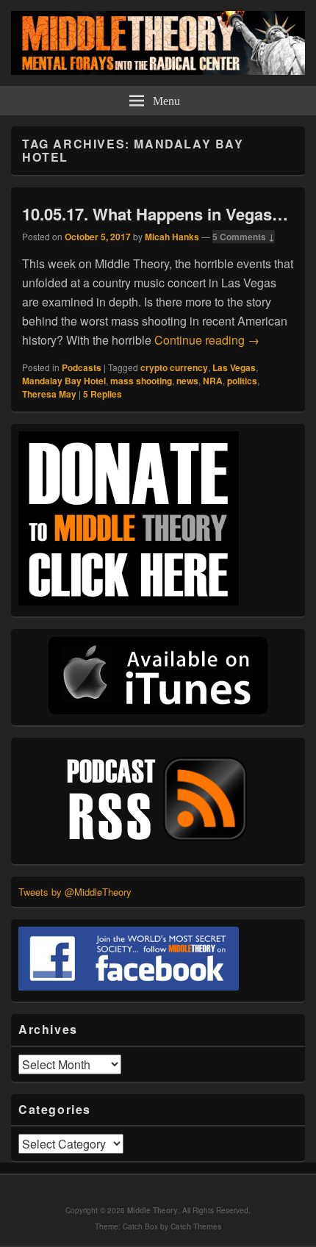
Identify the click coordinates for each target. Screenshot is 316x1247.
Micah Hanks (172, 236)
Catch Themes (196, 1226)
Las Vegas (234, 367)
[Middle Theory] (158, 70)
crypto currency (174, 367)
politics (242, 380)
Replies (102, 393)
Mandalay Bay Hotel (64, 380)
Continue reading (206, 339)
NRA (213, 380)
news (187, 380)
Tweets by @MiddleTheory (75, 892)
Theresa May (49, 393)
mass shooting (141, 380)
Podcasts (81, 367)
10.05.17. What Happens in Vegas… (155, 214)
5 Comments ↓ (243, 236)
